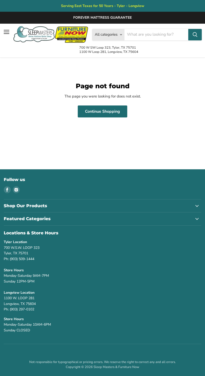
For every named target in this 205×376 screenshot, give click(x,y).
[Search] (195, 34)
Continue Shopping (102, 111)
